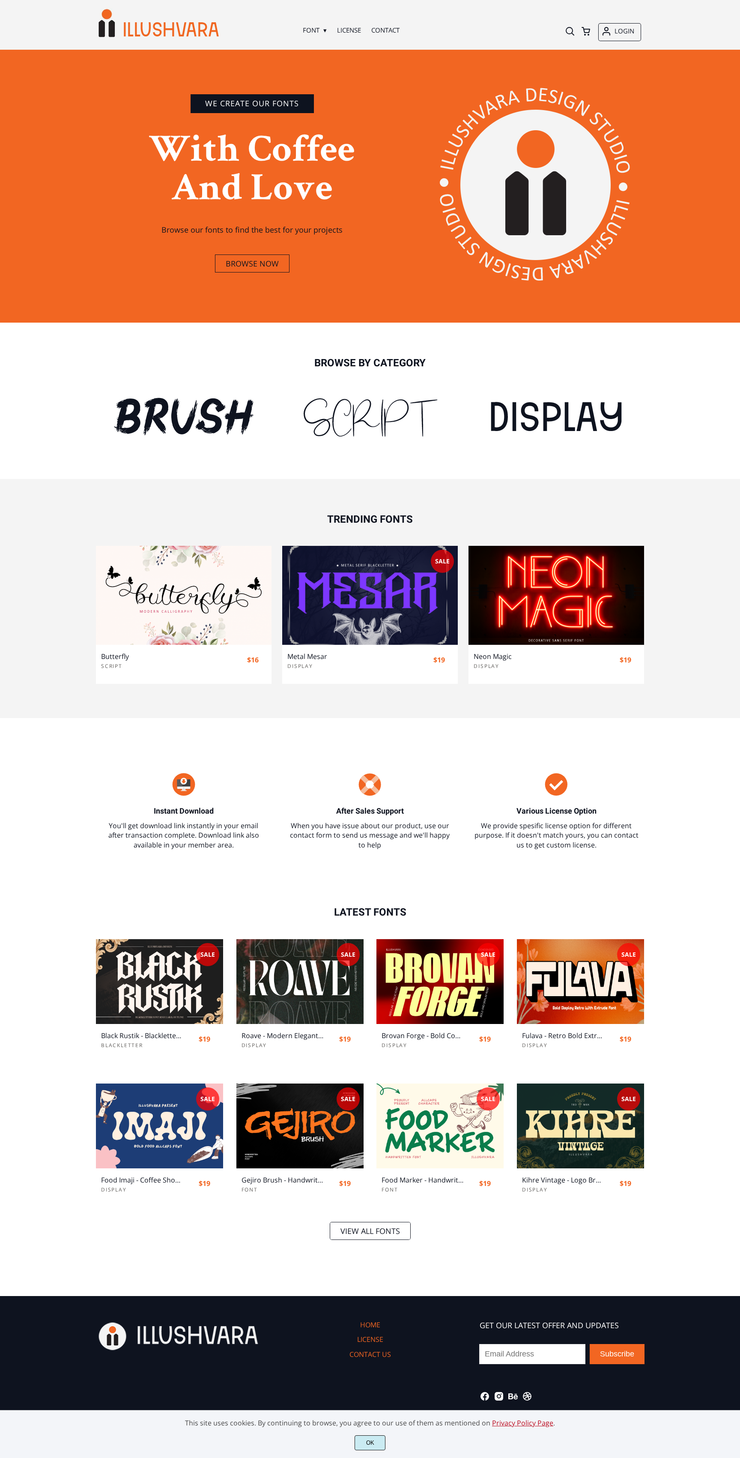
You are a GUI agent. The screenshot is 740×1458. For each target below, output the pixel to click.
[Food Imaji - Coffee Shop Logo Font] (159, 1126)
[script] (370, 417)
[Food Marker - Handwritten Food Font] (440, 1126)
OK (370, 1443)
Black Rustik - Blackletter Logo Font (142, 1036)
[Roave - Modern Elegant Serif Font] (300, 981)
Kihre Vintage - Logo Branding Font (563, 1180)
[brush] (184, 417)
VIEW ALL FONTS (370, 1231)
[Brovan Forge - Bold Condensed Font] (440, 981)
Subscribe (617, 1354)
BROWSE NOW (252, 263)
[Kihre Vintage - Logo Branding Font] (580, 1126)
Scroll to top (732, 1282)
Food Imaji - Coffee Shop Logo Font (142, 1180)
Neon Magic (493, 657)
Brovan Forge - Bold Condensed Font (423, 1036)
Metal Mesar (307, 657)
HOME (370, 1324)
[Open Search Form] (570, 32)
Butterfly (115, 657)
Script (111, 666)
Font (250, 1189)
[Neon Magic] (556, 595)
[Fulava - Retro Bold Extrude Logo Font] (580, 981)
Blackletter (122, 1045)
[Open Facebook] (485, 1399)
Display (300, 666)
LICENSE (370, 1339)
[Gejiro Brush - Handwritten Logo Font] (300, 1126)
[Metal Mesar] (370, 595)
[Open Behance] (513, 1399)
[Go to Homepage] (158, 38)
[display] (556, 417)
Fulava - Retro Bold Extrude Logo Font (563, 1036)
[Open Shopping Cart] (586, 32)
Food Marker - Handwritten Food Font (423, 1180)
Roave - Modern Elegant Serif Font (283, 1036)
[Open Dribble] (527, 1399)
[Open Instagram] (499, 1399)
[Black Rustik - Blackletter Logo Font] (159, 981)
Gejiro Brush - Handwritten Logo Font (283, 1180)
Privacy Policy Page (522, 1423)
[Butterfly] (184, 595)
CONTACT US (370, 1354)
